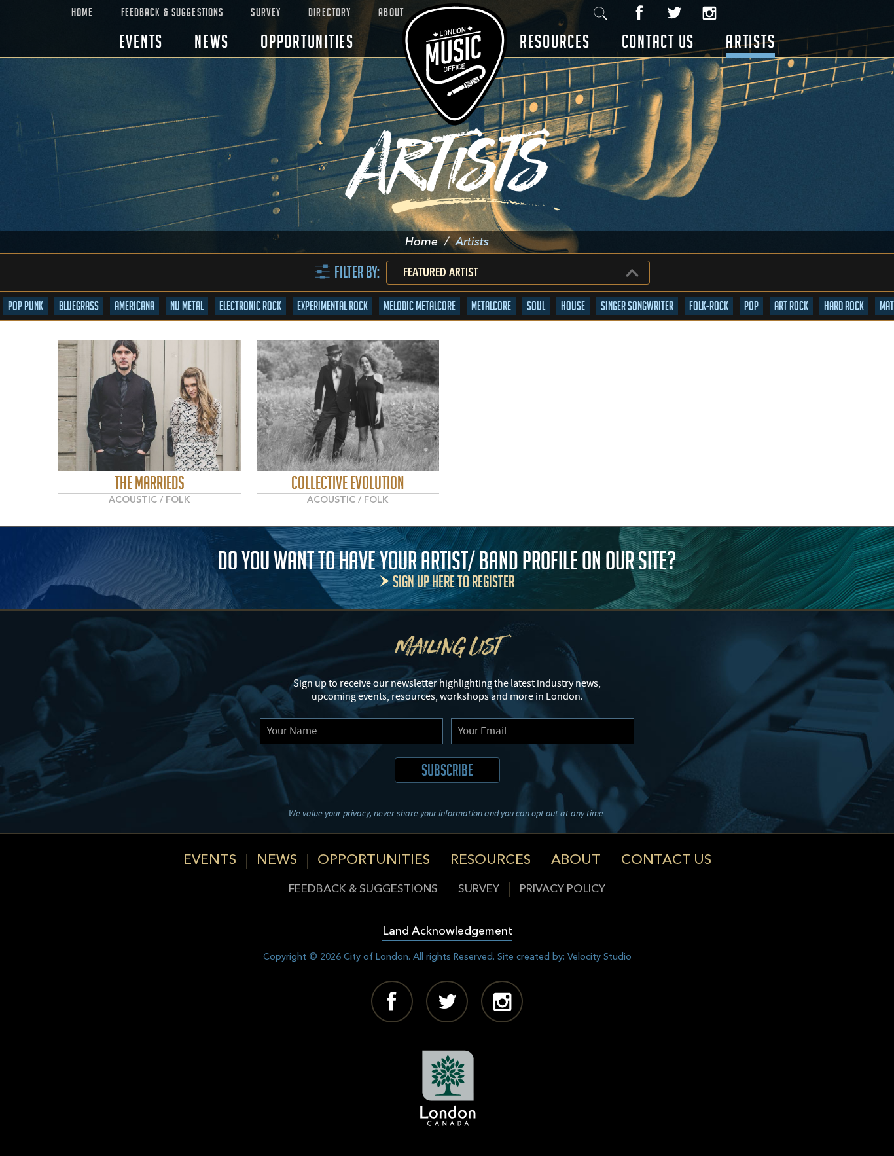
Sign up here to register (453, 581)
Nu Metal (187, 306)
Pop (751, 306)
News (211, 41)
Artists (750, 41)
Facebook (639, 12)
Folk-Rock (708, 306)
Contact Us (658, 41)
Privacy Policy (562, 889)
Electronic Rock (250, 306)
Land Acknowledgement (447, 931)
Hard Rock (844, 306)
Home (82, 12)
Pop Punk (25, 306)
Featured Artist (440, 273)
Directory (329, 12)
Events (141, 41)
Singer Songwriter (637, 306)
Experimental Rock (332, 306)
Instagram (709, 12)
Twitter (674, 12)
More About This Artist (149, 405)
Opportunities (307, 41)
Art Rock (791, 306)
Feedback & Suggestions (172, 12)
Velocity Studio (599, 957)
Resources (555, 41)
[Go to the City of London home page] (447, 1088)
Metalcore (491, 306)
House (573, 306)
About (391, 12)
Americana (134, 306)
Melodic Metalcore (420, 306)
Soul (536, 306)
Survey (266, 12)
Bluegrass (79, 306)
